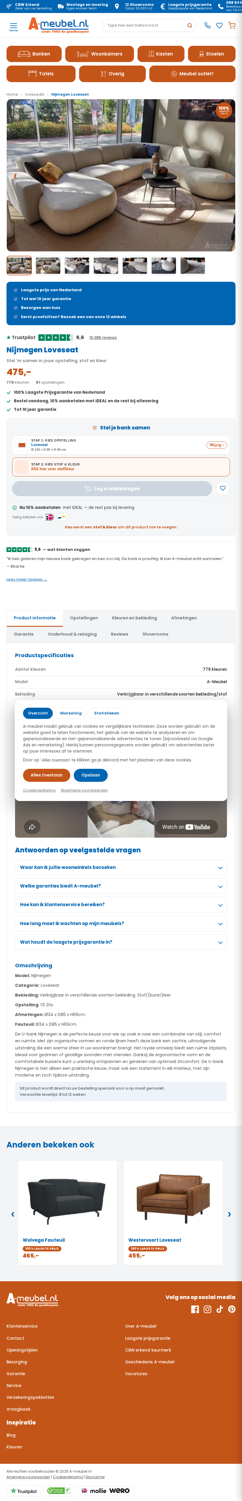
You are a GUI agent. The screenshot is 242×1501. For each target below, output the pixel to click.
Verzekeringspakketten (30, 1397)
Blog (11, 1435)
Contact (15, 1338)
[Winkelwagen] (232, 25)
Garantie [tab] (24, 634)
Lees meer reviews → (26, 579)
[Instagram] (207, 1309)
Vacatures (136, 1374)
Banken (41, 54)
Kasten (164, 54)
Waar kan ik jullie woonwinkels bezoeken (68, 867)
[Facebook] (195, 1309)
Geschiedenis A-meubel (149, 1362)
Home (12, 94)
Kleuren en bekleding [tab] (134, 618)
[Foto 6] (163, 265)
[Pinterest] (232, 1309)
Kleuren (14, 1447)
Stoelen (215, 54)
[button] (121, 175)
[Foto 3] (77, 265)
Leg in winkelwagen (117, 489)
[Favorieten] (219, 25)
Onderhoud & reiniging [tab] (72, 634)
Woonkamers (106, 54)
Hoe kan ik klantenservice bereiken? (62, 904)
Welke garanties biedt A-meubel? (60, 886)
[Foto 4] (106, 265)
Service (13, 1385)
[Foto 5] (135, 265)
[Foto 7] (192, 265)
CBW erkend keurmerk (148, 1350)
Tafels (46, 74)
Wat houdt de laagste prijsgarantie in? (66, 942)
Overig (116, 74)
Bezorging (16, 1362)
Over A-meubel (140, 1326)
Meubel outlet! (196, 74)
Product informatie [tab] (35, 618)
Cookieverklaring (68, 1476)
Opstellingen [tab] (84, 618)
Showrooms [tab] (156, 634)
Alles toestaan (47, 775)
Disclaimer (95, 1476)
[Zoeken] (190, 25)
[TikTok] (219, 1309)
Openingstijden (22, 1350)
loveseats (34, 94)
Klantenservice (21, 1326)
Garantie (15, 1374)
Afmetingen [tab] (184, 618)
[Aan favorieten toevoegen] (223, 488)
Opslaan (90, 775)
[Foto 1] (19, 265)
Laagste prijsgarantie (147, 1338)
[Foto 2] (48, 265)
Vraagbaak (18, 1409)
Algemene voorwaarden (28, 1476)
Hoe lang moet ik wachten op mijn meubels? (72, 923)
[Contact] (207, 25)
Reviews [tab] (119, 634)
